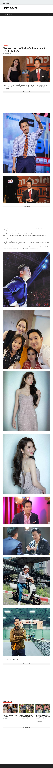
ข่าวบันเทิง (5, 45)
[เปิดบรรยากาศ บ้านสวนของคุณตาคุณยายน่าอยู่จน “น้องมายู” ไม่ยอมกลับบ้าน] (26, 713)
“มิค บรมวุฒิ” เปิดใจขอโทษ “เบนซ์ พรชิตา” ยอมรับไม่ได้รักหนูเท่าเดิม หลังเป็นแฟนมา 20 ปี (42, 717)
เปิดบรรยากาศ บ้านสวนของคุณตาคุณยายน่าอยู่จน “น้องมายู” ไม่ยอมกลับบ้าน (26, 716)
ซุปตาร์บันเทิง (10, 7)
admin (13, 53)
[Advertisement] (26, 33)
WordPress (43, 766)
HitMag (48, 766)
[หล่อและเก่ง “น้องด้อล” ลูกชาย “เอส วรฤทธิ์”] (10, 713)
